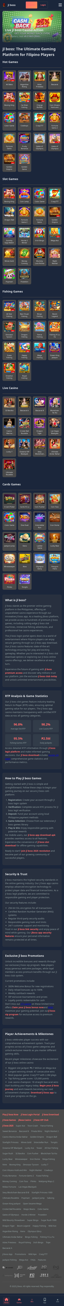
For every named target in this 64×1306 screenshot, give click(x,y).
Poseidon (42, 1214)
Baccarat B (24, 1131)
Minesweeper (21, 1159)
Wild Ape (32, 1254)
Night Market (35, 1170)
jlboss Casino (24, 1120)
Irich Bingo (38, 1242)
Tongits (54, 1142)
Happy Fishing (39, 1225)
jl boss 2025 (7, 1125)
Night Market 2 (52, 1131)
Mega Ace (23, 1259)
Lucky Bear (7, 1159)
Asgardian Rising (10, 1231)
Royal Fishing (25, 1242)
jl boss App (7, 1254)
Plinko (33, 1181)
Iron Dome (35, 1159)
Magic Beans (29, 1209)
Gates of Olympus (10, 1214)
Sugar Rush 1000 (48, 1220)
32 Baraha (20, 1153)
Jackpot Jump (38, 1197)
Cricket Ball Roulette (11, 1209)
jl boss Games (9, 1120)
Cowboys (48, 1170)
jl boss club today (47, 676)
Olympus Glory (34, 1231)
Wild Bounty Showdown (13, 1220)
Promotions (20, 1254)
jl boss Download (50, 1114)
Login (43, 5)
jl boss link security (28, 929)
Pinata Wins (36, 1131)
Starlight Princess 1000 (42, 1192)
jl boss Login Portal (30, 1114)
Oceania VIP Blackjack (12, 1148)
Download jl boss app (42, 1092)
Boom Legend (23, 1225)
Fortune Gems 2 (26, 1175)
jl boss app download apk (41, 834)
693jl (50, 1007)
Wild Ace (52, 1225)
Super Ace (20, 1125)
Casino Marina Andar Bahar (15, 1136)
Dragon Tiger (8, 1225)
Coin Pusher (32, 1153)
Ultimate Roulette (10, 1197)
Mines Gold (26, 1142)
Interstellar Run (41, 1142)
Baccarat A (7, 1248)
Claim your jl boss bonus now (27, 1007)
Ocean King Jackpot (11, 1203)
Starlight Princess (10, 1142)
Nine (4, 1164)
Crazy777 (43, 1254)
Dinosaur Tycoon (31, 1164)
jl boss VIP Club (41, 1120)
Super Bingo (33, 1220)
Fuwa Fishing (42, 1175)
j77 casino (26, 1003)
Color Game (43, 1209)
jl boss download (30, 755)
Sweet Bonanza (9, 1131)
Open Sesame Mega (32, 1203)
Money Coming (9, 1181)
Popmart (25, 1197)
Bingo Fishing (31, 1236)
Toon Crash (32, 1125)
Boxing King (15, 1164)
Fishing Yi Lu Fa (47, 1236)
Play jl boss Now (10, 1114)
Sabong (50, 1197)
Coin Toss (23, 1181)
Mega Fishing (48, 1159)
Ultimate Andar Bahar (12, 1236)
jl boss (12, 5)
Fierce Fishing (46, 1125)
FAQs (33, 1259)
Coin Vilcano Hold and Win (14, 1170)
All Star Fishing (51, 1148)
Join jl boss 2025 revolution (35, 850)
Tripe (48, 1242)
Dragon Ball (51, 1136)
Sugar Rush (7, 1153)
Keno (22, 1231)
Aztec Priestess (9, 1242)
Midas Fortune (9, 1186)
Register (31, 5)
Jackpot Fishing (9, 1259)
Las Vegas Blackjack (27, 1186)
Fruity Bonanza (9, 1175)
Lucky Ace (29, 1148)
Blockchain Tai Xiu (49, 1153)
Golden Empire (37, 1136)
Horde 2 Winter (28, 1214)
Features (42, 1259)
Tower (39, 1148)
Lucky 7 (44, 1164)
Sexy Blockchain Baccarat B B (15, 1192)
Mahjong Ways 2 (46, 1181)
